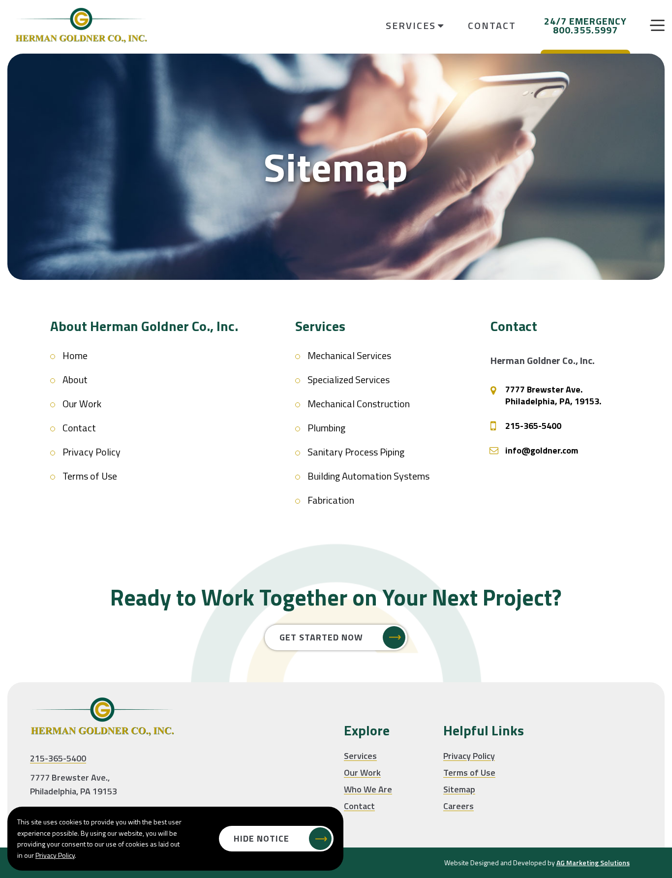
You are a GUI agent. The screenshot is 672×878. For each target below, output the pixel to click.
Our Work (81, 403)
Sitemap (459, 789)
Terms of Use (89, 476)
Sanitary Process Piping (355, 451)
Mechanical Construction (358, 403)
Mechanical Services (349, 355)
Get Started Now (321, 637)
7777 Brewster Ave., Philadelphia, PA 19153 (73, 784)
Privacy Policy (91, 451)
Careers (458, 806)
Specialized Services (348, 379)
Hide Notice (261, 838)
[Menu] (657, 25)
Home (75, 355)
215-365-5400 (533, 426)
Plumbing (326, 427)
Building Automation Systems (368, 476)
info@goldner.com (541, 450)
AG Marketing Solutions (593, 862)
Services (360, 755)
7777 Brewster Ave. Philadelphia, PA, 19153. (553, 395)
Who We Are (368, 789)
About (75, 379)
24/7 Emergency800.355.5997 (585, 25)
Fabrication (330, 500)
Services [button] (411, 25)
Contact (492, 25)
